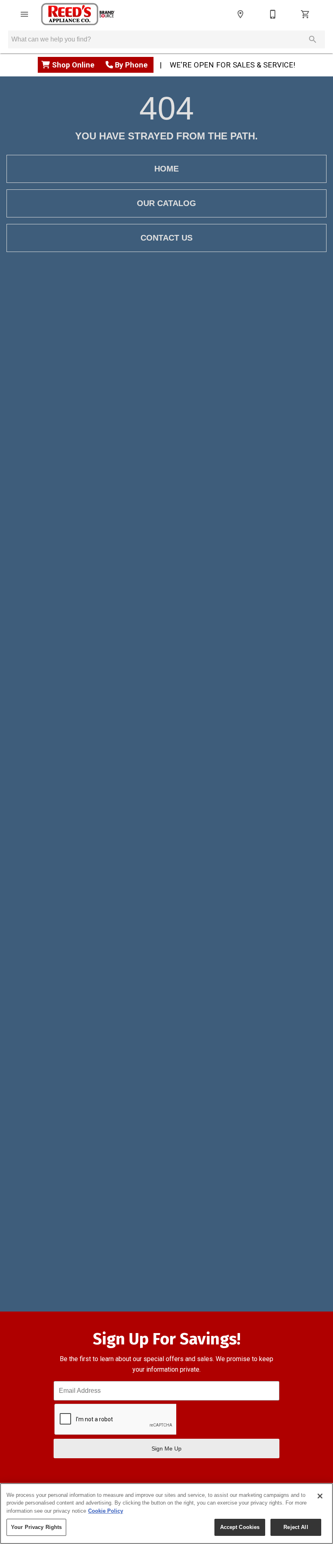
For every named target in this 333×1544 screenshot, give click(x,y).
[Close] (320, 1496)
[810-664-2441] (273, 14)
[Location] (240, 14)
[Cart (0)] (305, 14)
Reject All (295, 1527)
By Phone (131, 65)
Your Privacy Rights (36, 1527)
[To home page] (78, 14)
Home (166, 168)
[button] (24, 14)
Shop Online (74, 65)
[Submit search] (313, 39)
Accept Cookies (240, 1527)
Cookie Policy (105, 1511)
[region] (166, 1513)
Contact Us (166, 237)
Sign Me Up (166, 1448)
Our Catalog (166, 203)
